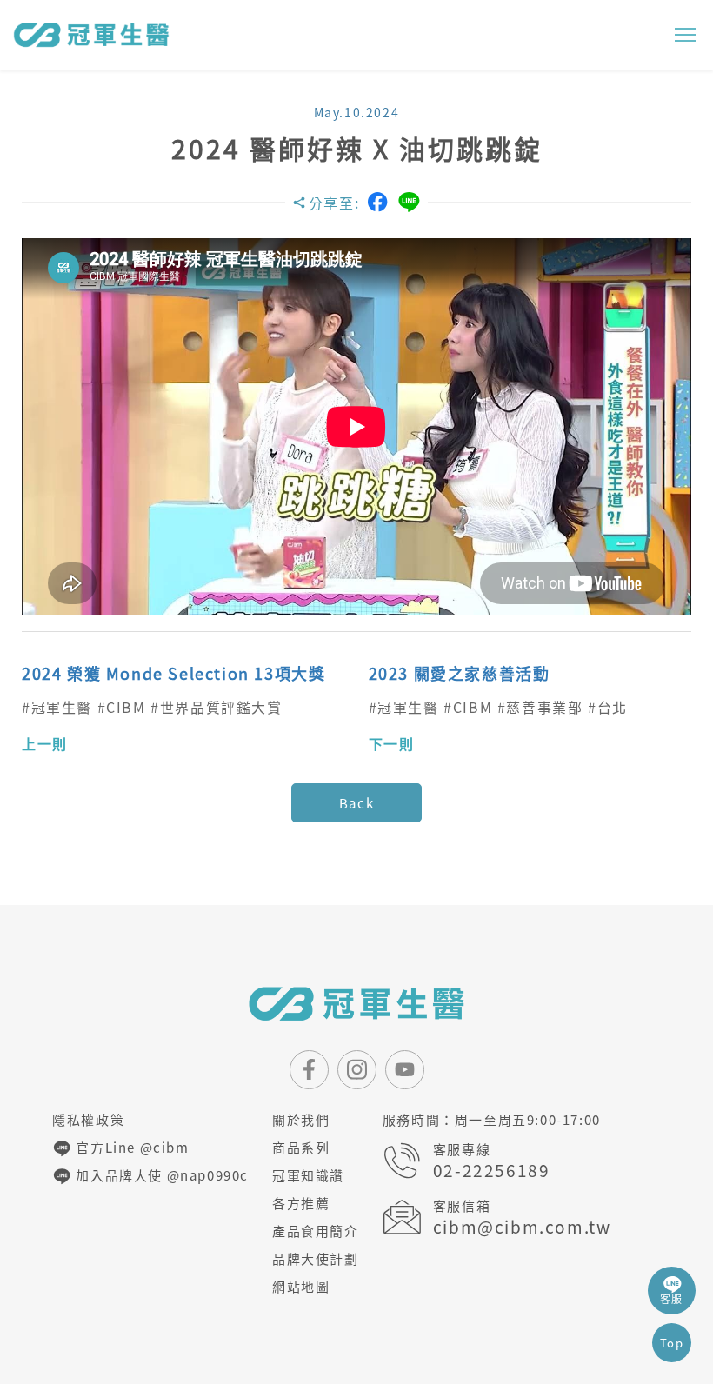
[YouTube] (404, 1069)
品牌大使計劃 (315, 1258)
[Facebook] (377, 201)
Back (356, 803)
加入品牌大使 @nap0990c (160, 1175)
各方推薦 (301, 1203)
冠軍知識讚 (308, 1175)
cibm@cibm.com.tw (522, 1227)
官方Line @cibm (131, 1147)
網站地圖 (301, 1286)
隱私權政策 (88, 1119)
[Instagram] (356, 1069)
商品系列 (301, 1147)
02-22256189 (491, 1170)
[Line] (409, 202)
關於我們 (301, 1119)
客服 (671, 1299)
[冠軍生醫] (91, 35)
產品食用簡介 (315, 1231)
